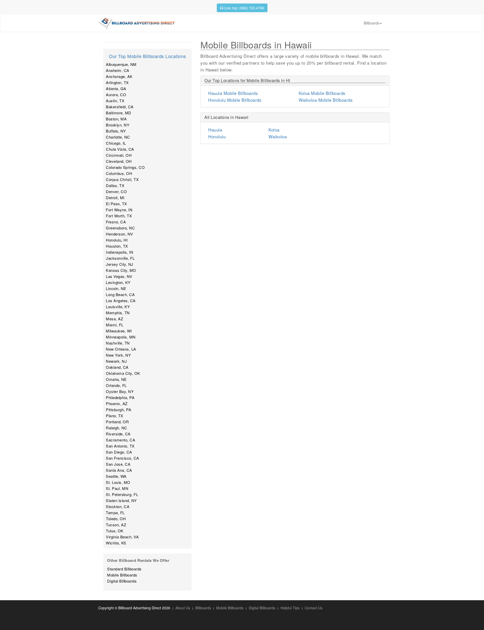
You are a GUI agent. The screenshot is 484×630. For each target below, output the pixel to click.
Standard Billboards (124, 568)
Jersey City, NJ (119, 264)
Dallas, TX (115, 185)
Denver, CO (116, 191)
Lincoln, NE (116, 288)
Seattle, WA (116, 476)
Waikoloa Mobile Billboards (326, 100)
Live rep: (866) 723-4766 (243, 7)
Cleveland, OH (119, 161)
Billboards (203, 607)
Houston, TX (117, 246)
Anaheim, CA (117, 70)
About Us (182, 607)
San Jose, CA (118, 464)
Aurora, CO (116, 94)
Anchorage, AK (119, 76)
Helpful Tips (290, 607)
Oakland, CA (117, 367)
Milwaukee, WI (119, 330)
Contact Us (313, 607)
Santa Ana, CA (119, 470)
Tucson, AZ (116, 524)
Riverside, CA (118, 433)
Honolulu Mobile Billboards (234, 100)
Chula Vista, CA (120, 149)
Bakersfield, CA (120, 106)
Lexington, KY (118, 282)
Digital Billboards (122, 581)
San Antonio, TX (120, 446)
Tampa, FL (115, 512)
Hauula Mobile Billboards (233, 93)
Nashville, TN (118, 343)
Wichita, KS (116, 542)
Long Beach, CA (120, 294)
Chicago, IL (116, 143)
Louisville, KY (118, 306)
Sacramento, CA (120, 439)
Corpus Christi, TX (122, 179)
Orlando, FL (116, 385)
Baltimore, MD (118, 112)
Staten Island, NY (121, 500)
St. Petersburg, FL (122, 494)
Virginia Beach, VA (122, 536)
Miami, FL (115, 324)
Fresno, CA (116, 221)
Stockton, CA (117, 506)
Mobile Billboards (122, 575)
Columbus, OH (119, 173)
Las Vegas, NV (119, 276)
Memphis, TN (118, 312)
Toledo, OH (116, 518)
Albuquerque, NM (121, 64)
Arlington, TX (117, 82)
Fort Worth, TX (119, 215)
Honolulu (217, 136)
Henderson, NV (119, 234)
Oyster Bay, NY (120, 391)
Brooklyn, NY (117, 124)
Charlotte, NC (118, 137)
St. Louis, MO (118, 482)
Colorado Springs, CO (125, 167)
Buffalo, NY (116, 131)
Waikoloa (277, 136)
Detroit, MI (115, 197)
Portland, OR (117, 421)
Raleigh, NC (116, 427)
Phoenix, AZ (117, 403)
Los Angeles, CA (121, 300)
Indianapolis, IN (119, 252)
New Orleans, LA (121, 349)
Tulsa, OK (115, 530)
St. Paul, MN (117, 488)
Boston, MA (116, 118)
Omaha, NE (116, 379)
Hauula (215, 129)
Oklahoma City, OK (123, 373)
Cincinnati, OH (119, 155)
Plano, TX (114, 415)
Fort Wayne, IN (119, 209)
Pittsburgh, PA (118, 409)
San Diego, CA (119, 452)
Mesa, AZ (114, 318)
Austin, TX (115, 100)
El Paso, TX (116, 203)
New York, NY (118, 355)
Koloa (274, 129)
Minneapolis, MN (121, 336)
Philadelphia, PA (120, 397)
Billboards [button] (371, 22)
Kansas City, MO (121, 270)
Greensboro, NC (120, 227)
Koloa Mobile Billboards (322, 93)
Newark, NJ (116, 361)
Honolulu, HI (117, 240)
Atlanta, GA (116, 88)
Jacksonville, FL (120, 258)
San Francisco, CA (122, 458)
